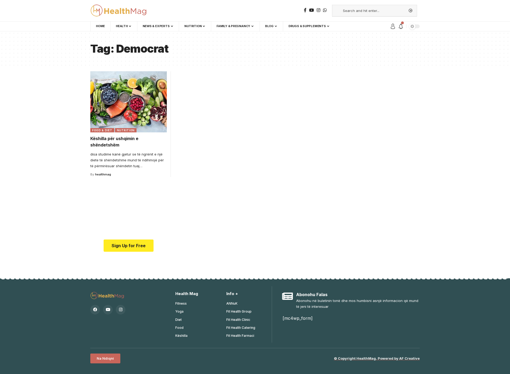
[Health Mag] (119, 10)
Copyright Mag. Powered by (377, 358)
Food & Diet (102, 130)
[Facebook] (95, 309)
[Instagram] (120, 309)
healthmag (103, 174)
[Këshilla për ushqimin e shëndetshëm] (128, 101)
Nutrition (126, 130)
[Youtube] (108, 309)
